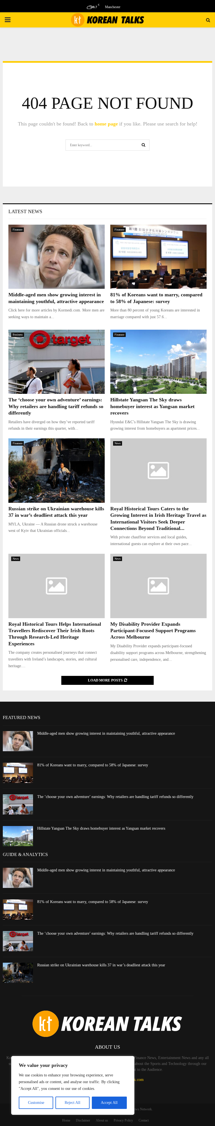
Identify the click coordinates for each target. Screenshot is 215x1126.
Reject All (72, 1103)
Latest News (25, 211)
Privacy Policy (123, 1120)
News (117, 443)
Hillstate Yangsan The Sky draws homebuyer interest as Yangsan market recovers (152, 406)
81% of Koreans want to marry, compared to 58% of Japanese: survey (92, 765)
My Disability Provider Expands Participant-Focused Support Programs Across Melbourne (153, 630)
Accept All (109, 1103)
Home (66, 1120)
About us (102, 1120)
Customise (36, 1103)
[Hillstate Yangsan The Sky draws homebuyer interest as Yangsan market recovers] (158, 362)
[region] (72, 1085)
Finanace (17, 229)
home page (106, 124)
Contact (144, 1120)
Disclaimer (83, 1120)
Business (18, 334)
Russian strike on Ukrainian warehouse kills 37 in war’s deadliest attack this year (101, 965)
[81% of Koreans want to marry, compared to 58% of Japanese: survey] (158, 257)
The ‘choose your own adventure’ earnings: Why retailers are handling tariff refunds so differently (55, 406)
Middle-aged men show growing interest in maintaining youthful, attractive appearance (106, 733)
